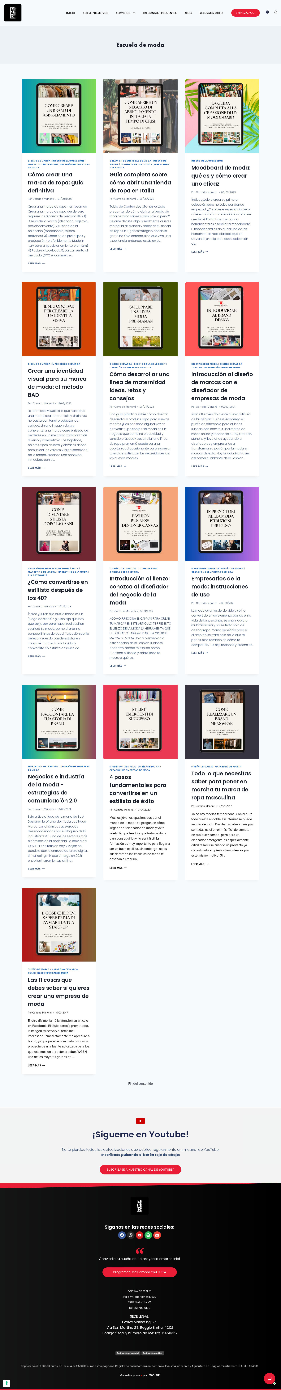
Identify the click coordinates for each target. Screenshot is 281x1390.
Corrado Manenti (43, 198)
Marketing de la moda (43, 164)
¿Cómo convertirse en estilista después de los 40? (58, 590)
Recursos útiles (212, 13)
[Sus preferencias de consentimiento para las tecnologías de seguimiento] (6, 1383)
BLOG (74, 568)
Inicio (70, 13)
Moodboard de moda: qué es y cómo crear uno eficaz (220, 175)
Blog (188, 13)
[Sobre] (157, 1235)
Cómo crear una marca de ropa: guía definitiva (56, 182)
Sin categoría (37, 575)
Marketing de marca (66, 363)
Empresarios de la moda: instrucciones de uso (219, 586)
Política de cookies (152, 1353)
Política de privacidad (128, 1353)
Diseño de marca (39, 160)
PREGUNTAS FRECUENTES (160, 13)
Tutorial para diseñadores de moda (215, 367)
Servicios (123, 13)
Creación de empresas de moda (130, 160)
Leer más (36, 263)
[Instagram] (131, 1235)
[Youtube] (139, 1235)
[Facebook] (122, 1235)
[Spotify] (148, 1235)
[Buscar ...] (275, 13)
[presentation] (59, 116)
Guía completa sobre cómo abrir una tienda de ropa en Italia (140, 182)
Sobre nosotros (95, 13)
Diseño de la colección (68, 160)
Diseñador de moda (204, 363)
